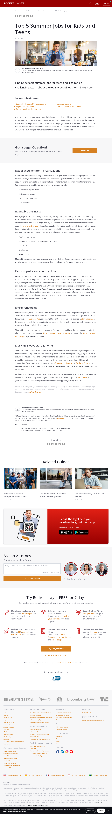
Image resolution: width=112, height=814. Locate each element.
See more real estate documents (40, 739)
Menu (106, 3)
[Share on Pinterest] (27, 16)
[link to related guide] (20, 478)
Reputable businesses (25, 106)
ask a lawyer (82, 377)
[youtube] (72, 753)
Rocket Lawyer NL (79, 775)
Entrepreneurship (64, 104)
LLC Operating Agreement (38, 720)
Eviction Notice (34, 732)
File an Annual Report (10, 763)
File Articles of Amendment (12, 765)
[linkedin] (63, 753)
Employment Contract (64, 363)
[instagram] (67, 753)
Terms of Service (97, 802)
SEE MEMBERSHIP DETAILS (56, 655)
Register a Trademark (10, 758)
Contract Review (9, 725)
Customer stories (61, 729)
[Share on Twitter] (20, 16)
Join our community (62, 727)
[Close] (108, 810)
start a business (87, 319)
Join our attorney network (64, 717)
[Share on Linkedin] (24, 16)
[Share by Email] (32, 16)
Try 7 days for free (56, 649)
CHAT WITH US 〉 (88, 713)
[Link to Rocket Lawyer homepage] (14, 4)
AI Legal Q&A (8, 717)
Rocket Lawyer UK (14, 775)
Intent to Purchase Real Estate (39, 734)
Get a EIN (6, 756)
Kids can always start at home (69, 106)
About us (59, 736)
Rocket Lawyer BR (100, 775)
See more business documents (39, 722)
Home (5, 713)
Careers (58, 720)
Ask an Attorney (35, 392)
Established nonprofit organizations (31, 104)
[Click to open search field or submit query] (90, 3)
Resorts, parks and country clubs (29, 109)
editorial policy (63, 418)
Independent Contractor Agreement (41, 717)
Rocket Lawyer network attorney (56, 333)
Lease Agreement (35, 729)
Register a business (10, 751)
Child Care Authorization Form (39, 753)
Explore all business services (12, 768)
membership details (64, 663)
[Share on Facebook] (16, 16)
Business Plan (34, 319)
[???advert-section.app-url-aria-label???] (66, 532)
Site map (6, 739)
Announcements (61, 739)
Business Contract (83, 363)
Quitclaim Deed (34, 737)
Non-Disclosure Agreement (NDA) (40, 713)
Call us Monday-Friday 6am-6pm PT (93, 720)
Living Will (33, 748)
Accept (101, 811)
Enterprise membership (63, 713)
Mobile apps (7, 732)
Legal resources (8, 734)
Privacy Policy (44, 805)
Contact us (59, 744)
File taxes (6, 729)
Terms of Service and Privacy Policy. (14, 811)
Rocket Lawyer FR (57, 775)
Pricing (6, 715)
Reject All (90, 811)
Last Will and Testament (37, 746)
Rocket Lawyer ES (35, 775)
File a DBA (7, 761)
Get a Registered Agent (11, 753)
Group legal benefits (62, 715)
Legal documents (9, 720)
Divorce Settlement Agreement (39, 751)
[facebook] (58, 753)
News (58, 741)
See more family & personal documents (42, 756)
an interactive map (30, 226)
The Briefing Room (9, 737)
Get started (84, 150)
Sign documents (9, 722)
